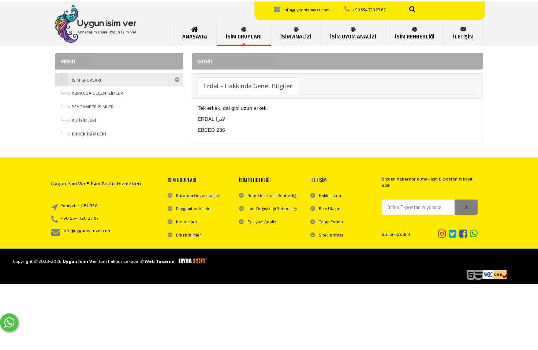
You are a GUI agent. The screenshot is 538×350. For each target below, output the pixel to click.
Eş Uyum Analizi (262, 221)
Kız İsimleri (186, 221)
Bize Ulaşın (329, 208)
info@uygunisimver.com (306, 9)
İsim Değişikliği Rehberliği (272, 208)
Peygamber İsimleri (194, 208)
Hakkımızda (330, 195)
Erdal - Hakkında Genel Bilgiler (247, 86)
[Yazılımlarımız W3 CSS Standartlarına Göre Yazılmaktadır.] (495, 274)
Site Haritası (331, 234)
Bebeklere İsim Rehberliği (272, 195)
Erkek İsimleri (189, 234)
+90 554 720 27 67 (369, 9)
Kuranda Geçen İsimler (198, 195)
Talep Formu (331, 221)
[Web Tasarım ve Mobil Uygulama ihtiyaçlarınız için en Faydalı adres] (192, 261)
